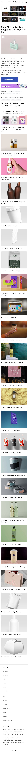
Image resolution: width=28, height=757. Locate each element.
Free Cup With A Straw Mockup (11, 452)
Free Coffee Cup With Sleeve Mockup (13, 475)
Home (4, 683)
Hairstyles (5, 675)
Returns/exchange (7, 720)
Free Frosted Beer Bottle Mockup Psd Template (13, 202)
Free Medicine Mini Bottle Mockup (12, 362)
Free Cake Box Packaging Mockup (12, 657)
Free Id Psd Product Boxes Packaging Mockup (13, 294)
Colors (4, 687)
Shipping (5, 716)
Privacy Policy (6, 708)
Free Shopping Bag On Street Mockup (13, 589)
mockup (3, 99)
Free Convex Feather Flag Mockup (12, 248)
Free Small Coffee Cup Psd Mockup (12, 340)
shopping (19, 99)
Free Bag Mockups (5, 93)
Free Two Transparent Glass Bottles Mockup (12, 521)
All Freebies (11, 91)
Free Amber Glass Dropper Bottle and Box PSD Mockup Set (13, 154)
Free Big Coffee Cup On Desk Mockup (13, 567)
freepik (18, 97)
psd (11, 99)
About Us (5, 700)
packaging (8, 99)
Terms (4, 712)
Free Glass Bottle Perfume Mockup (12, 407)
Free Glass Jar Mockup (8, 317)
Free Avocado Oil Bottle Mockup (11, 544)
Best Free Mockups (18, 91)
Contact (5, 704)
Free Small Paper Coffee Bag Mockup (13, 271)
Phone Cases (6, 691)
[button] (2, 2)
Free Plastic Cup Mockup (9, 226)
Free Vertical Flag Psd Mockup (10, 430)
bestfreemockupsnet (12, 97)
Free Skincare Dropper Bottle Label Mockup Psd (12, 178)
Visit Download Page (9, 80)
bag (6, 97)
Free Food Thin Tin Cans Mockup (11, 497)
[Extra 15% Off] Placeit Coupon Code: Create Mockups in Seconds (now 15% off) (13, 129)
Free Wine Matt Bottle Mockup (10, 634)
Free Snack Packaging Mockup (11, 612)
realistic (14, 99)
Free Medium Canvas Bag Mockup (12, 385)
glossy (21, 97)
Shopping (5, 671)
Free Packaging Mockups (15, 93)
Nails (4, 679)
